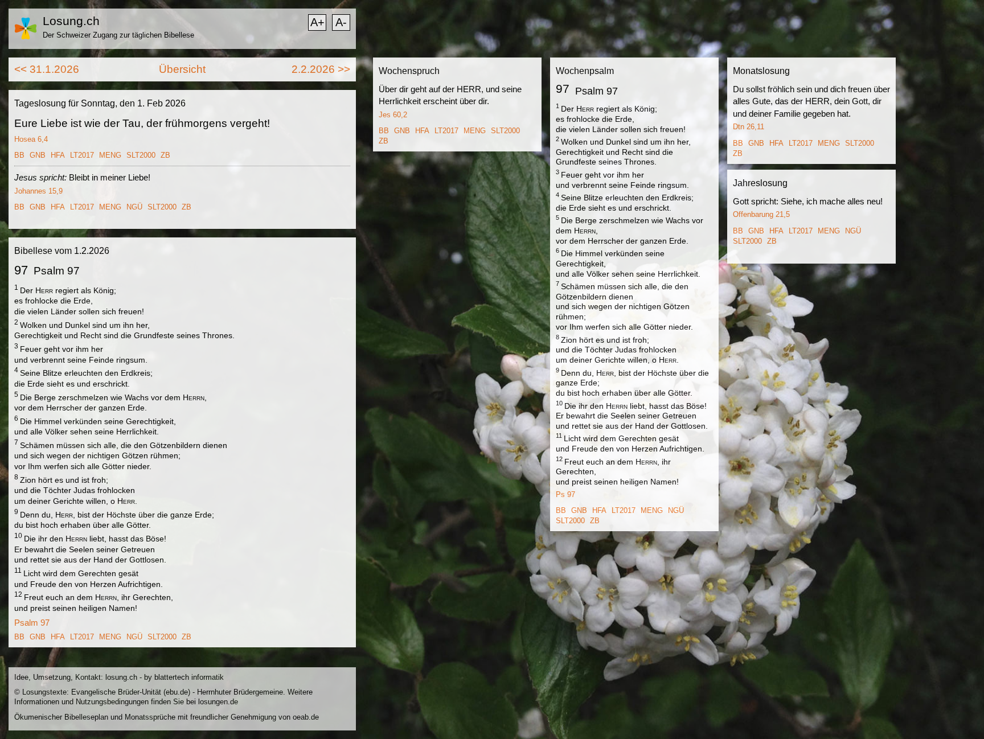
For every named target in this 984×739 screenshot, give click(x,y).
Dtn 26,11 (748, 126)
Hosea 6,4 (31, 139)
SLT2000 (140, 155)
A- (341, 22)
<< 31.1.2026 (46, 69)
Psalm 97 (32, 622)
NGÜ (134, 207)
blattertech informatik (189, 677)
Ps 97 (565, 494)
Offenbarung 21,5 (761, 214)
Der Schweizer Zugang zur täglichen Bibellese (118, 35)
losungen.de (218, 701)
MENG (110, 155)
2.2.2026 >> (321, 69)
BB (19, 155)
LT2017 (82, 155)
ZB (165, 155)
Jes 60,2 (393, 114)
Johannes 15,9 (38, 191)
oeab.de (306, 717)
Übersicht (182, 69)
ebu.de (177, 692)
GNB (38, 155)
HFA (58, 155)
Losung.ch (71, 20)
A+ (317, 22)
